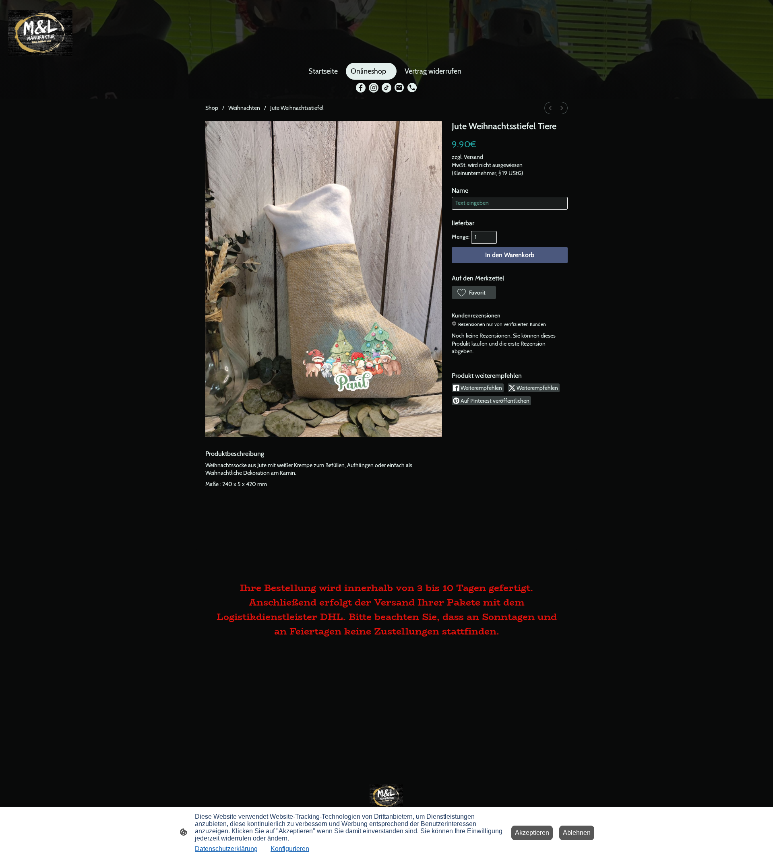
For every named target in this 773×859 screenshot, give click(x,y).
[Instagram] (373, 88)
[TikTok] (386, 88)
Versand (473, 157)
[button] (474, 292)
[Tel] (412, 88)
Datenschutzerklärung (226, 848)
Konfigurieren (290, 848)
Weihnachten (244, 107)
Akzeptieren (532, 832)
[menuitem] (550, 108)
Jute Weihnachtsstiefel (296, 107)
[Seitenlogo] (40, 33)
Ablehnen (577, 832)
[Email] (399, 88)
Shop (211, 107)
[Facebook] (361, 88)
